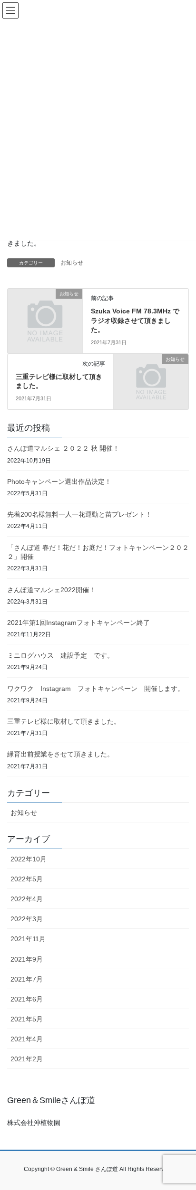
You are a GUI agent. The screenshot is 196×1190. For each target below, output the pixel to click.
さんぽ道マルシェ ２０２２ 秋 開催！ (63, 448)
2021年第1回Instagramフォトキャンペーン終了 (78, 622)
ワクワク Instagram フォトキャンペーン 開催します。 (95, 688)
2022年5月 (26, 879)
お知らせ (71, 262)
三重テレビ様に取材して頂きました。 (63, 721)
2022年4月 (26, 899)
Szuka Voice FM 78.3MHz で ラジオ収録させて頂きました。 (138, 320)
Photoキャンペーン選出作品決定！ (59, 481)
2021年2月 (26, 1059)
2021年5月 (26, 1019)
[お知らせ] (45, 311)
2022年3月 (26, 919)
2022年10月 (28, 859)
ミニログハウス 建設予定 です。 (60, 655)
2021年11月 (28, 939)
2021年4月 (26, 1039)
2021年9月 (26, 959)
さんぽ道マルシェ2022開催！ (51, 590)
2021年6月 (26, 999)
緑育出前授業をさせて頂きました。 (60, 754)
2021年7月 (26, 979)
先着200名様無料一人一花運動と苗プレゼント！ (79, 514)
